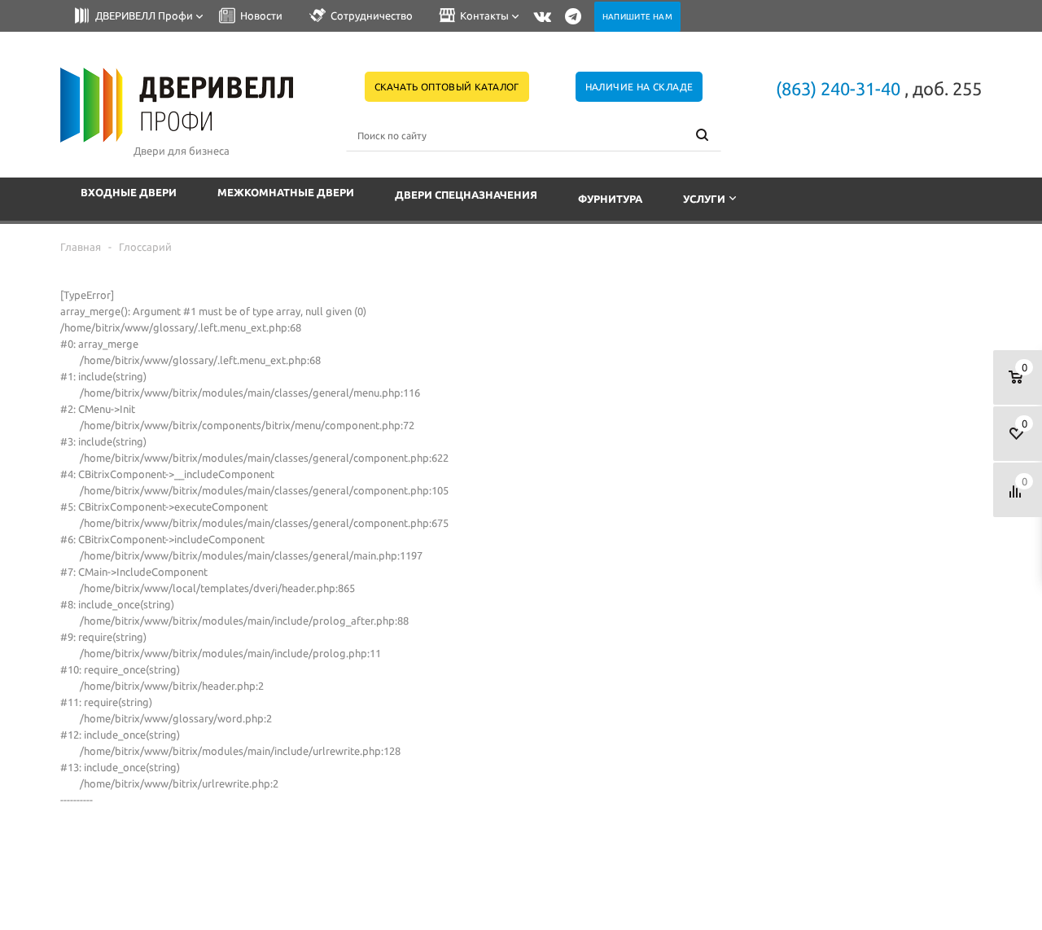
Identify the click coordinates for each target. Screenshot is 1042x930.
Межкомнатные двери (285, 192)
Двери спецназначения (466, 194)
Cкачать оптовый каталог (446, 86)
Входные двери (129, 192)
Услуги (704, 198)
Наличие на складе (639, 86)
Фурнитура (610, 198)
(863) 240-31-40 (838, 88)
